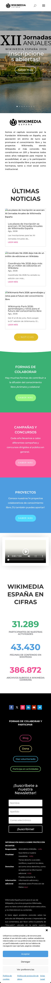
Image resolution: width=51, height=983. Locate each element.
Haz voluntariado (25, 759)
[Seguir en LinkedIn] (28, 707)
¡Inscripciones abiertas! (25, 56)
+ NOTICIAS (26, 337)
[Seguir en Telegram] (39, 707)
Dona (25, 748)
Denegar (25, 961)
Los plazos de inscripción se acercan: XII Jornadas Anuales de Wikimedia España (25, 226)
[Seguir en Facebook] (11, 707)
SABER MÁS (25, 397)
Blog (25, 738)
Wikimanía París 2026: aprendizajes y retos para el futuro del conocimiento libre (25, 308)
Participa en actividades (25, 769)
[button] (46, 930)
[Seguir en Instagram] (22, 707)
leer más (13, 242)
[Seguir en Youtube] (34, 707)
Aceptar (25, 954)
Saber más (25, 70)
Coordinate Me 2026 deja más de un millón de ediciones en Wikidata (25, 265)
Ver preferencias (25, 969)
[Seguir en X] (17, 707)
